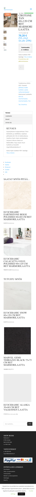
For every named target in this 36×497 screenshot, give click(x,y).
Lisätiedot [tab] (9, 116)
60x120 (21, 96)
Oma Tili (6, 480)
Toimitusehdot (7, 473)
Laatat (26, 90)
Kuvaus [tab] (8, 113)
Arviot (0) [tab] (9, 122)
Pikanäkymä (21, 223)
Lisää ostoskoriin (25, 74)
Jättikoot (21, 87)
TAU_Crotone (28, 57)
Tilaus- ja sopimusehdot (9, 471)
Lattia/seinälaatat (24, 92)
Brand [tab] (7, 119)
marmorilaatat (23, 99)
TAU (29, 101)
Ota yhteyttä (7, 469)
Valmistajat (6, 478)
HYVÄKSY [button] (21, 494)
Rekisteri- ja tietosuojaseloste (11, 475)
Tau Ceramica (23, 104)
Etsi (30, 424)
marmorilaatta (23, 101)
